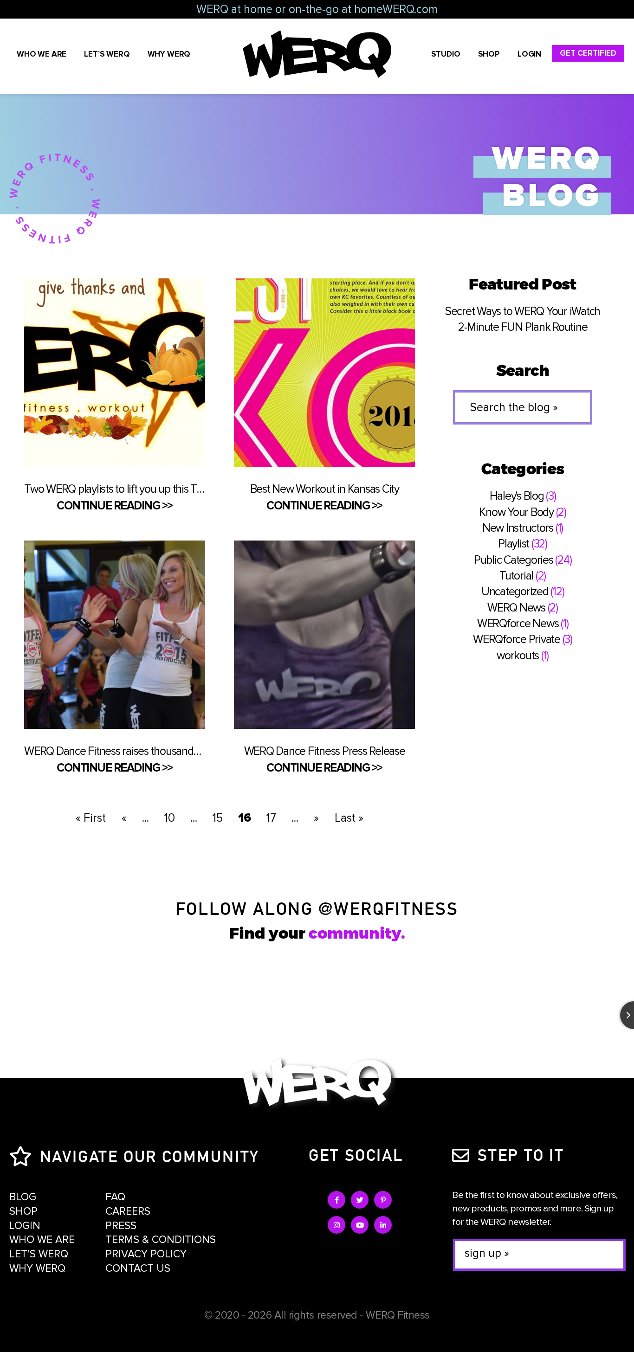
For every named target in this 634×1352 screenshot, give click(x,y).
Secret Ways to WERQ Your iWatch (522, 311)
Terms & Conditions (160, 1239)
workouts (518, 656)
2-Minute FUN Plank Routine (523, 327)
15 (218, 818)
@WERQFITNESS (388, 907)
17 (271, 818)
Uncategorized (515, 592)
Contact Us (137, 1268)
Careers (127, 1211)
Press (120, 1225)
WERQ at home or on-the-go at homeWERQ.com (317, 9)
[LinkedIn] (383, 1225)
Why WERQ (169, 54)
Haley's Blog (517, 496)
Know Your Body (516, 512)
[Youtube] (360, 1225)
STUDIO (445, 54)
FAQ (115, 1197)
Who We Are (41, 54)
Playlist (513, 544)
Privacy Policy (146, 1254)
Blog (22, 1197)
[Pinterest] (383, 1200)
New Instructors (517, 528)
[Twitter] (360, 1200)
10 (169, 818)
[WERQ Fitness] (317, 1084)
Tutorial (516, 576)
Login (529, 54)
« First (91, 818)
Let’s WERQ (106, 54)
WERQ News (516, 608)
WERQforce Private (516, 639)
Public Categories (513, 560)
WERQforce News (518, 624)
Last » (349, 818)
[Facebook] (336, 1200)
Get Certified (588, 53)
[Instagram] (336, 1225)
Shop (489, 54)
